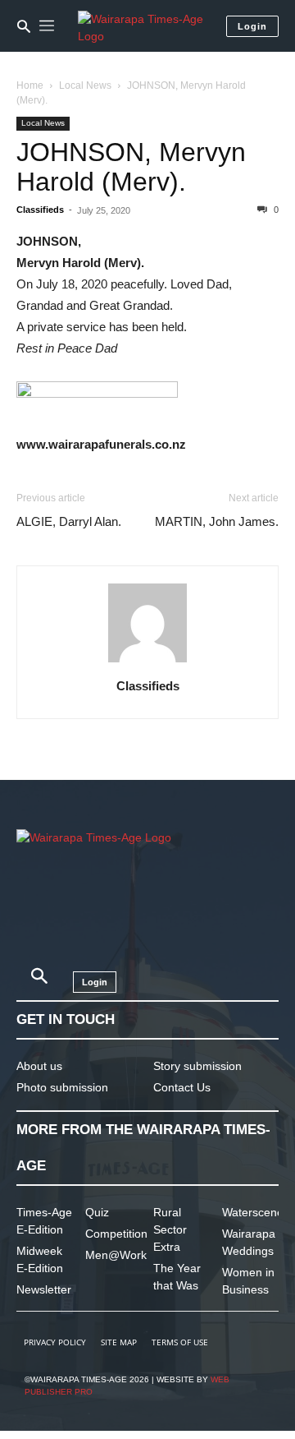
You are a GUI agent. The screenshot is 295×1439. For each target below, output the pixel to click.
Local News (85, 85)
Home (29, 85)
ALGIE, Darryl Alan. (68, 521)
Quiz (97, 1212)
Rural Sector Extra (170, 1229)
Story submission (197, 1065)
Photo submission (62, 1087)
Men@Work (116, 1254)
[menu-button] (47, 26)
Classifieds (40, 209)
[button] (23, 26)
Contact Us (182, 1087)
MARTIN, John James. (217, 521)
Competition (116, 1233)
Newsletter (43, 1289)
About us (39, 1065)
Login (252, 26)
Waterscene (253, 1212)
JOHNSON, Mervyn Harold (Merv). (131, 166)
